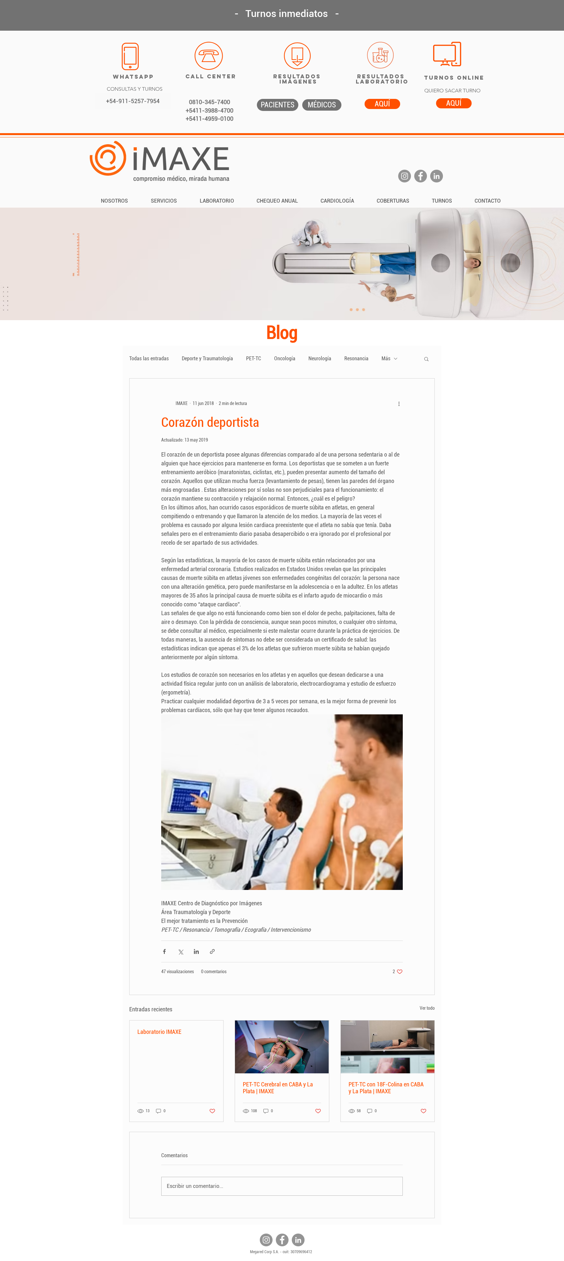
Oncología (284, 358)
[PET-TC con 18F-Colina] (387, 1046)
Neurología (319, 358)
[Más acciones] (399, 403)
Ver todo (427, 1008)
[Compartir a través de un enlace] (212, 951)
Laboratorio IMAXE (159, 1031)
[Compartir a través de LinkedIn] (196, 951)
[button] (426, 358)
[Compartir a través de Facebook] (164, 951)
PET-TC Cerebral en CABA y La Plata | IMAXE (278, 1088)
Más (386, 358)
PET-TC (253, 358)
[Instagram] (404, 176)
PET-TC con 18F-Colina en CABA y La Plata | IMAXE (386, 1088)
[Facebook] (420, 176)
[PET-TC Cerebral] (282, 1046)
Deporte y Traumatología (207, 358)
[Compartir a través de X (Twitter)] (180, 951)
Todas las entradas (149, 358)
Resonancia (356, 358)
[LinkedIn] (436, 176)
